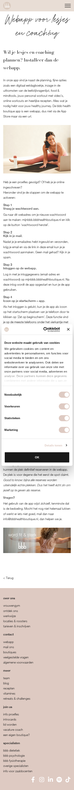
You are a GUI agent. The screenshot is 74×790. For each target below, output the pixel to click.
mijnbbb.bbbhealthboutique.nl (41, 219)
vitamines (9, 693)
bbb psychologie (14, 755)
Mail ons (8, 647)
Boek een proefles (22, 784)
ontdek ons (10, 611)
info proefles (11, 714)
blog (6, 683)
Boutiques (9, 652)
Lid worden (10, 724)
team (6, 678)
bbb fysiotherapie (14, 760)
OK (37, 457)
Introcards (9, 719)
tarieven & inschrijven (16, 626)
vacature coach (13, 729)
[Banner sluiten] (68, 329)
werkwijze (9, 616)
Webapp (8, 642)
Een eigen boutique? (16, 735)
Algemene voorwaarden (18, 662)
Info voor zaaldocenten (17, 771)
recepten (9, 688)
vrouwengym (11, 605)
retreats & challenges (16, 698)
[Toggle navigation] (68, 5)
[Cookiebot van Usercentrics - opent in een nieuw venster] (45, 329)
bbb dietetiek (11, 750)
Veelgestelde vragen (16, 657)
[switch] (64, 406)
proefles (23, 182)
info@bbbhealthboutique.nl (20, 519)
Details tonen (53, 445)
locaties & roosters (15, 621)
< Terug (8, 578)
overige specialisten (15, 765)
